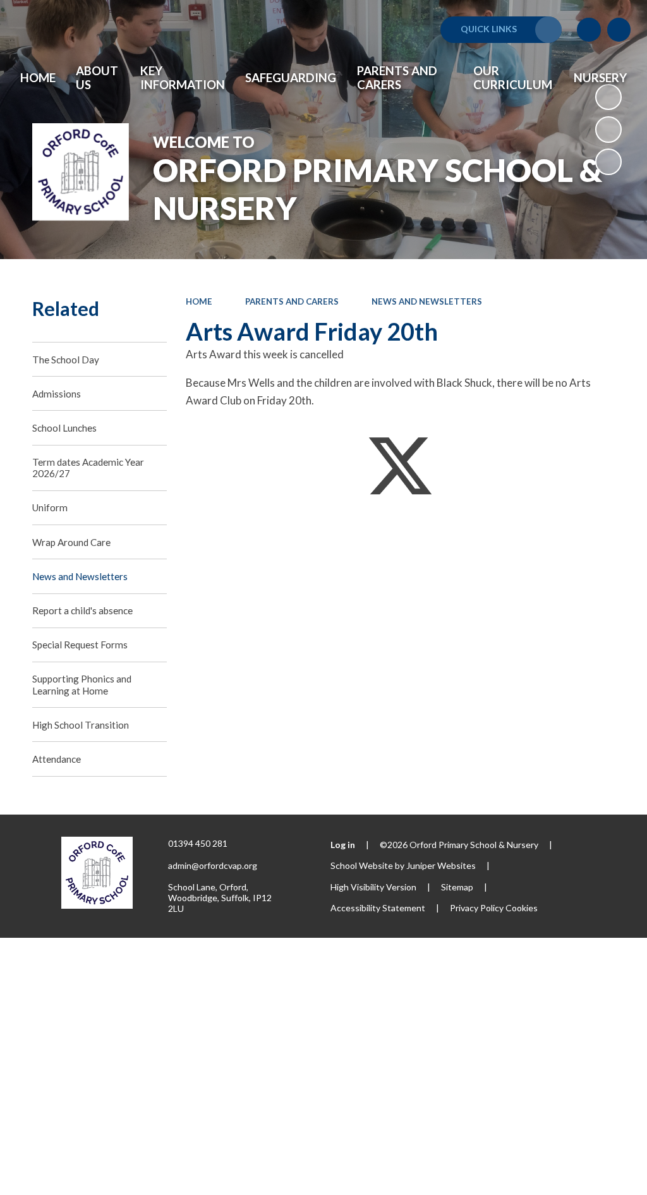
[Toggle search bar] (619, 30)
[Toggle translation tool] (589, 30)
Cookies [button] (521, 907)
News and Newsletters (427, 301)
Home (199, 301)
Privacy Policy (477, 907)
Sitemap (457, 887)
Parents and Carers (292, 301)
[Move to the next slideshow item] (608, 162)
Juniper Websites (441, 865)
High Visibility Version (373, 887)
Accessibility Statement (377, 907)
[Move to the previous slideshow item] (608, 129)
